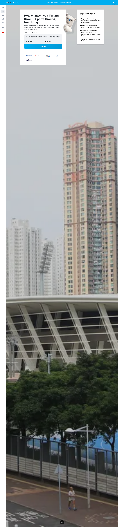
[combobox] (30, 32)
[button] (3, 3)
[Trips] (3, 27)
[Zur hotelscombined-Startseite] (13, 2)
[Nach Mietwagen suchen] (3, 15)
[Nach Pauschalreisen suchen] (3, 19)
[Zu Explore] (3, 22)
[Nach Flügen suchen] (3, 8)
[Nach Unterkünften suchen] (3, 11)
